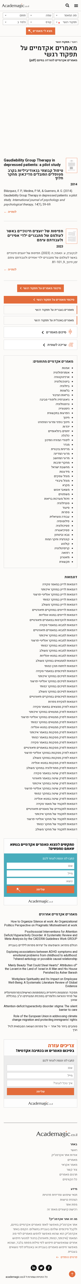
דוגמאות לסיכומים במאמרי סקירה (56, 671)
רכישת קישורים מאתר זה (62, 1209)
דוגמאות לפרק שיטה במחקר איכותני (54, 783)
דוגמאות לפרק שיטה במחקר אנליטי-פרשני (50, 788)
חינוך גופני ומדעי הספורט (54, 422)
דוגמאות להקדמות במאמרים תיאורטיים (53, 620)
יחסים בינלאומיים (59, 431)
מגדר (66, 444)
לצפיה (12, 212)
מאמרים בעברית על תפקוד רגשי (54, 310)
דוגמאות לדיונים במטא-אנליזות (58, 615)
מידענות (65, 471)
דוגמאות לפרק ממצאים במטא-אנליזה (54, 727)
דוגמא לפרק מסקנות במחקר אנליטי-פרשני (50, 753)
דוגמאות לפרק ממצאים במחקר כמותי (54, 722)
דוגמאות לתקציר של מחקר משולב (56, 829)
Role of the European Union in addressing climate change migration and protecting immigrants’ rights (44, 1018)
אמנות (66, 368)
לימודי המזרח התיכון (57, 440)
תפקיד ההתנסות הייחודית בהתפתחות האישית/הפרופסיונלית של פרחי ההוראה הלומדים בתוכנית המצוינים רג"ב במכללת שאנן (40, 996)
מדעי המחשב (61, 458)
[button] (76, 5)
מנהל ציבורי (62, 480)
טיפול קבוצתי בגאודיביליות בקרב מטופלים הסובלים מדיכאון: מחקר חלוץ (35, 174)
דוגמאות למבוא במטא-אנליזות (58, 655)
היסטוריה (64, 408)
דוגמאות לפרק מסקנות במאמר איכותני (53, 732)
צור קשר (72, 1169)
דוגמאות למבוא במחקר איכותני (58, 635)
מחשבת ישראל (60, 467)
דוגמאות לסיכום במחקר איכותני (57, 676)
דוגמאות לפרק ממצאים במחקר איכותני (53, 712)
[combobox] (66, 15)
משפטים (64, 494)
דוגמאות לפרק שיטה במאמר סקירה (55, 773)
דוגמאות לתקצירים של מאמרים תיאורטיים (51, 809)
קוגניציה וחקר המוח (57, 539)
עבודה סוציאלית (60, 517)
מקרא (66, 485)
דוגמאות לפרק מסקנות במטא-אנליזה (54, 763)
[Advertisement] (40, 110)
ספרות (66, 512)
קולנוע (65, 544)
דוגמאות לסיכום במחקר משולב (57, 691)
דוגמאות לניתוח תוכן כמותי (60, 666)
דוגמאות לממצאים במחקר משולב (56, 661)
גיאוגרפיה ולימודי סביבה (55, 399)
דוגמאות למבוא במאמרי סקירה (58, 625)
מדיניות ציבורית (60, 449)
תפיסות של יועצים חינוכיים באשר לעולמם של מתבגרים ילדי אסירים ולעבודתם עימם (34, 235)
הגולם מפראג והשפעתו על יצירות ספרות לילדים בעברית (42, 945)
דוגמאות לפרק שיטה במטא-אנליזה (55, 799)
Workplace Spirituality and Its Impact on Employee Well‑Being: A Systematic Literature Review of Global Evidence (42, 982)
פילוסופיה (63, 521)
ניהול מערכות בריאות (57, 498)
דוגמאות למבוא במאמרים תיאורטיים (55, 630)
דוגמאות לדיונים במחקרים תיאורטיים (54, 610)
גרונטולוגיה (63, 404)
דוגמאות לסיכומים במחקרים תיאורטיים (53, 696)
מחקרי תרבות (61, 462)
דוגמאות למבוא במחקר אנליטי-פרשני (54, 640)
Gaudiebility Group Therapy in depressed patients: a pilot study (32, 162)
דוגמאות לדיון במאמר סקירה (59, 584)
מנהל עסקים (62, 476)
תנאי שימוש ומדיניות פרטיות (60, 1195)
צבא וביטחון (62, 535)
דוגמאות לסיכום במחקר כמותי (58, 686)
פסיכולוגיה (63, 526)
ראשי (74, 42)
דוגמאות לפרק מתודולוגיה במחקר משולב (51, 768)
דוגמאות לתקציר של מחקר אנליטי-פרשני (52, 819)
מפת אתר (71, 1204)
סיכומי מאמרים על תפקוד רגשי (55, 300)
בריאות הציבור (61, 395)
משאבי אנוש (62, 489)
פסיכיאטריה (62, 530)
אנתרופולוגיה (61, 372)
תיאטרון (65, 557)
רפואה (66, 553)
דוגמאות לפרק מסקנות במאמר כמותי (54, 737)
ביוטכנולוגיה (62, 381)
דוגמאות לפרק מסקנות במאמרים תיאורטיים (50, 747)
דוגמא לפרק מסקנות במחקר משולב (55, 758)
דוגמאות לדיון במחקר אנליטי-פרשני (55, 594)
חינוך (66, 417)
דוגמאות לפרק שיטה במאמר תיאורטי (54, 778)
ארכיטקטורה (62, 377)
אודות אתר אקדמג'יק (64, 1155)
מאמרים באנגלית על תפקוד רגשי (54, 320)
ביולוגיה (65, 386)
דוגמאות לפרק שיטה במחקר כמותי (55, 793)
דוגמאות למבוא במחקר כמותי (59, 645)
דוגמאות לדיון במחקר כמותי (60, 599)
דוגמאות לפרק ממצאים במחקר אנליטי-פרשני (49, 717)
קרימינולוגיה (62, 548)
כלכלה (65, 435)
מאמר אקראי (69, 1165)
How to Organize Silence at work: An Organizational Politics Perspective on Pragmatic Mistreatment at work (40, 923)
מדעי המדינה (62, 453)
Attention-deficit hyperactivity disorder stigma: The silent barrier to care (40, 1008)
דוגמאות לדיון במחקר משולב (59, 604)
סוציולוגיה (63, 503)
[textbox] (66, 15)
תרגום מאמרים (68, 1174)
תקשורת (64, 562)
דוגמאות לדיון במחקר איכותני (59, 589)
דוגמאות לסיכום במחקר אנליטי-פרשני (53, 681)
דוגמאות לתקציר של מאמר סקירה (56, 804)
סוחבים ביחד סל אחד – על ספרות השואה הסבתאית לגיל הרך (42, 1028)
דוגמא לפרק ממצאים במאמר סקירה (55, 707)
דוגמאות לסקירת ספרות (62, 701)
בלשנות (65, 390)
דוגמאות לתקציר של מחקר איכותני (56, 814)
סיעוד (66, 507)
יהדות (66, 426)
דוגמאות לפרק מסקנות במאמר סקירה (54, 742)
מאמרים (72, 1160)
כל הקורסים (70, 1179)
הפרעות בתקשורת (58, 413)
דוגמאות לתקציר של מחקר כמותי (57, 824)
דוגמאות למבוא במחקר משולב (58, 650)
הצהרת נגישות (68, 1199)
